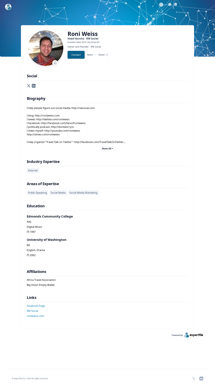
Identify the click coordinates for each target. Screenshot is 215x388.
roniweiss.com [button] (35, 316)
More (90, 54)
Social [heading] (32, 75)
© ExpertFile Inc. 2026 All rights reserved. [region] (30, 378)
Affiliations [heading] (36, 271)
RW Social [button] (32, 311)
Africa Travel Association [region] (41, 280)
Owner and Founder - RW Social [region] (84, 46)
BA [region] (28, 245)
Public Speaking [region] (37, 192)
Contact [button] (76, 55)
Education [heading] (36, 205)
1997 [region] (33, 232)
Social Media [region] (58, 192)
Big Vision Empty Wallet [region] (41, 285)
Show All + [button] (107, 148)
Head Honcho (83, 38)
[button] (29, 85)
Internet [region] (33, 170)
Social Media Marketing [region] (83, 192)
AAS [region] (29, 222)
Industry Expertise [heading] (43, 161)
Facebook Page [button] (36, 306)
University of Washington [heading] (46, 240)
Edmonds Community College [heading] (50, 216)
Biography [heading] (36, 98)
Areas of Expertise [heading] (43, 183)
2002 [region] (33, 255)
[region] (88, 42)
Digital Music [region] (34, 227)
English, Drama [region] (36, 250)
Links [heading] (31, 297)
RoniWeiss (83, 34)
